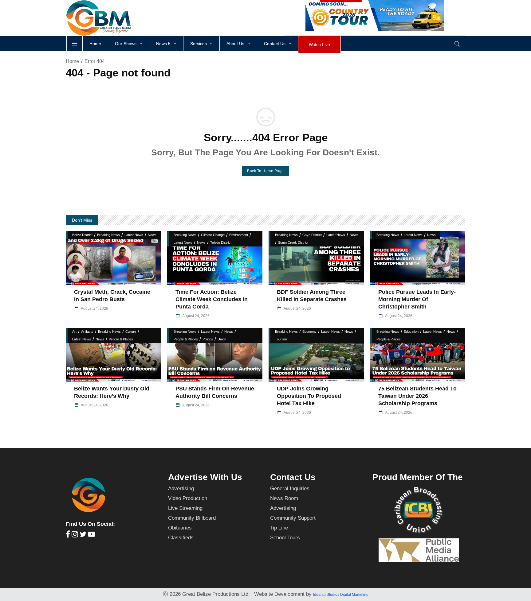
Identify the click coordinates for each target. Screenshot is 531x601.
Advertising (181, 488)
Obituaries (180, 528)
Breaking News (108, 235)
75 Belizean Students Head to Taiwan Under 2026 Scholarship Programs (417, 396)
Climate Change (213, 235)
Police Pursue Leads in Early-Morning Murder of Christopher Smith (417, 299)
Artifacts (87, 331)
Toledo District (220, 242)
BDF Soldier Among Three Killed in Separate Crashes (312, 295)
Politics (208, 339)
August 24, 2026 (94, 308)
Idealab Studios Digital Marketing (340, 594)
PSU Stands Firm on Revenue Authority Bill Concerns (214, 392)
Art (74, 331)
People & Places (121, 339)
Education (411, 331)
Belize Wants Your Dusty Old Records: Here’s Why (111, 392)
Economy (309, 331)
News (152, 235)
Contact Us (293, 477)
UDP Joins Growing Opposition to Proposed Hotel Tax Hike (309, 396)
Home (72, 61)
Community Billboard (192, 518)
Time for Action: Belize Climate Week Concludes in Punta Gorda (211, 299)
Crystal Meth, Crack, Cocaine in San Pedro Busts (112, 295)
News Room (284, 498)
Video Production (187, 498)
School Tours (285, 538)
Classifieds (181, 538)
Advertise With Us (205, 477)
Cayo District (312, 235)
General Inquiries (289, 488)
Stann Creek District (293, 242)
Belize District (82, 235)
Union (222, 339)
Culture (130, 331)
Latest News (133, 235)
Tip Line (279, 528)
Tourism (281, 339)
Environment (238, 235)
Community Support (293, 518)
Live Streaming (185, 508)
